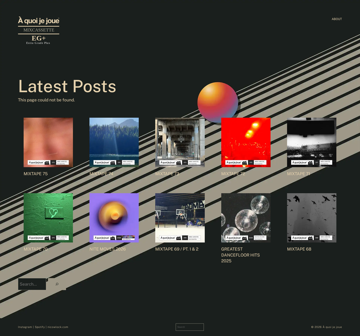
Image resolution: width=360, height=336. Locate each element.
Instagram (25, 327)
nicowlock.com (58, 327)
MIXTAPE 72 (233, 173)
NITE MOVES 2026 (107, 249)
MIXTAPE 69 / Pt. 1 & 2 (176, 249)
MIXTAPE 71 (298, 173)
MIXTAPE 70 (36, 249)
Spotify (40, 327)
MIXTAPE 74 (101, 173)
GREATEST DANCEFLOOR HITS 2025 (240, 255)
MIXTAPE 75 (36, 173)
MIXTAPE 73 (167, 173)
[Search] (57, 284)
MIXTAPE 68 (299, 249)
